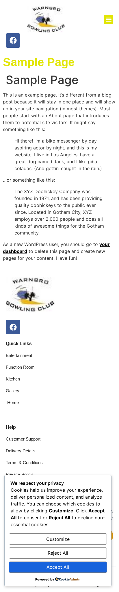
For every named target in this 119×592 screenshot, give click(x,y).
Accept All (58, 567)
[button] (108, 19)
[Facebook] (13, 40)
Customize (58, 539)
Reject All (58, 553)
